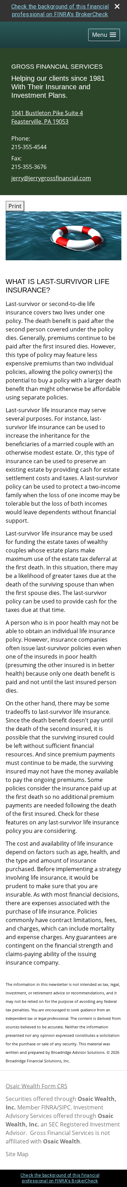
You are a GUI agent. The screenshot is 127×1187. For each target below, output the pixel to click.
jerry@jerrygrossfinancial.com (51, 178)
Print (15, 206)
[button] (104, 35)
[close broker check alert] (117, 6)
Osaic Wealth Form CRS (36, 1086)
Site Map (17, 1154)
